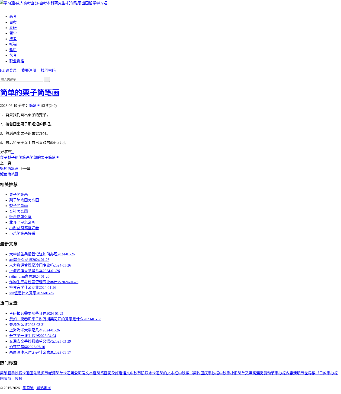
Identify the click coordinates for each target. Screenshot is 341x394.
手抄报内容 (284, 373)
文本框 (172, 373)
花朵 (111, 373)
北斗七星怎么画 (22, 222)
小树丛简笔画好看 (24, 228)
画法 (33, 373)
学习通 (101, 3)
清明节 (298, 373)
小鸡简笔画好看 (22, 233)
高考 (13, 17)
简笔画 (34, 106)
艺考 (13, 55)
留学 (13, 33)
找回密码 (48, 70)
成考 (13, 39)
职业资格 (16, 61)
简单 (59, 373)
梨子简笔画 (18, 206)
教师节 (42, 373)
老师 (52, 373)
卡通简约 (159, 373)
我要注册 (28, 70)
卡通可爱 (70, 373)
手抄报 (16, 373)
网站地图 (43, 388)
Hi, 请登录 (8, 70)
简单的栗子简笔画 (29, 93)
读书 (189, 373)
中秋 (182, 373)
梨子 (3, 157)
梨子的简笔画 (18, 157)
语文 (126, 373)
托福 (13, 44)
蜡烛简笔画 (9, 169)
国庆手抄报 (209, 373)
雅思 (13, 50)
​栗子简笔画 (18, 195)
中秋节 (135, 373)
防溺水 (146, 373)
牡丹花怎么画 (20, 217)
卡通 (26, 373)
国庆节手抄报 (11, 379)
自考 (13, 22)
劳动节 (269, 373)
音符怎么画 (18, 211)
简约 (196, 373)
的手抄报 (330, 373)
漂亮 (260, 373)
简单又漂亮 (247, 373)
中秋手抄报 (228, 373)
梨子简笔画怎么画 (24, 200)
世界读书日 (313, 373)
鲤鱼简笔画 (9, 174)
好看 (118, 373)
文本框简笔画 (96, 373)
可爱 (81, 373)
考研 (13, 28)
